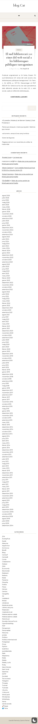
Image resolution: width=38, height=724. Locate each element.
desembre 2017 (7, 390)
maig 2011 (5, 482)
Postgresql (6, 642)
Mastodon (5, 610)
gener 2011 (5, 491)
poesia (19, 50)
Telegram (5, 681)
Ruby (4, 665)
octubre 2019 (6, 358)
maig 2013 (5, 463)
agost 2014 (6, 436)
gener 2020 (6, 351)
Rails (3, 653)
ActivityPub (6, 539)
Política (4, 637)
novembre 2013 (7, 452)
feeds (4, 578)
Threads (5, 683)
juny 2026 (5, 200)
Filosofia (5, 582)
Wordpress (6, 697)
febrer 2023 (6, 278)
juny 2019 (5, 365)
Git (3, 596)
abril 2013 (5, 466)
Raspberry (5, 656)
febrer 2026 (6, 209)
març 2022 (6, 301)
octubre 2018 (6, 379)
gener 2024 (6, 253)
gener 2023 (6, 280)
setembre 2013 (7, 457)
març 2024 (6, 248)
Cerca (32, 108)
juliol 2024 (5, 239)
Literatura (5, 603)
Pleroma (5, 633)
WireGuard (6, 694)
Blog (3, 552)
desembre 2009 (7, 509)
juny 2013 (5, 461)
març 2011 (5, 486)
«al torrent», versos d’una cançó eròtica (15, 133)
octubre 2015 (6, 418)
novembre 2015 (7, 415)
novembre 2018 (7, 376)
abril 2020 (5, 347)
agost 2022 (6, 292)
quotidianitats (7, 651)
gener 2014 (6, 447)
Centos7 (5, 555)
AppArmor (6, 545)
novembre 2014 (7, 429)
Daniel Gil (26, 69)
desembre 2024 (7, 227)
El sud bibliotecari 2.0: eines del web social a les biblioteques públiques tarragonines (19, 59)
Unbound (5, 692)
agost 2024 (6, 237)
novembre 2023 (7, 257)
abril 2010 (5, 507)
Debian (4, 564)
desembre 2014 (7, 427)
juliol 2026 (5, 198)
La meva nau (17, 157)
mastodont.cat (7, 612)
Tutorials (5, 688)
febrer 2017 (6, 397)
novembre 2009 (7, 512)
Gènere (4, 589)
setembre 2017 (7, 395)
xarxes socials (6, 704)
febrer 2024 (6, 250)
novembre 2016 (7, 402)
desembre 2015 (7, 413)
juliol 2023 (5, 266)
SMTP (4, 674)
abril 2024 (5, 246)
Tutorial (4, 685)
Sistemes (5, 672)
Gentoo (4, 591)
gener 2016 (6, 411)
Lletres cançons (7, 607)
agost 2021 (6, 315)
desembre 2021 (7, 308)
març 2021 (5, 324)
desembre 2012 (7, 473)
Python (4, 646)
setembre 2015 (7, 420)
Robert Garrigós (7, 174)
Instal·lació (5, 598)
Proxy (4, 644)
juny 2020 (5, 342)
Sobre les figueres (8, 138)
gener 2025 (6, 225)
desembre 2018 (7, 374)
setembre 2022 (7, 289)
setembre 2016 (7, 406)
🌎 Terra (5, 708)
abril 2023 (5, 273)
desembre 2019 (7, 354)
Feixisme (5, 580)
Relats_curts (6, 662)
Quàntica (5, 649)
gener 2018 (6, 388)
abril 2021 (5, 321)
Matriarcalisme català (9, 614)
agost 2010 (6, 500)
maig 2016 (5, 409)
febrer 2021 (6, 326)
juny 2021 (5, 317)
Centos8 (5, 557)
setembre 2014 (7, 434)
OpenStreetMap (7, 623)
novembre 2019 (7, 356)
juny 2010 (5, 502)
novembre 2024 (7, 230)
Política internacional (9, 640)
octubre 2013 (6, 454)
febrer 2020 (6, 349)
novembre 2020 (7, 333)
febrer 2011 (6, 489)
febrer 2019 (6, 370)
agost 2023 (6, 264)
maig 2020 (6, 344)
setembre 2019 (7, 360)
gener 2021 (6, 328)
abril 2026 (5, 205)
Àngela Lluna (6, 157)
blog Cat (19, 5)
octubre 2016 (6, 404)
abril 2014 (5, 441)
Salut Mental (6, 667)
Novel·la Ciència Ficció (9, 621)
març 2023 (6, 276)
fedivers (4, 575)
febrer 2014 (6, 445)
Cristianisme (6, 562)
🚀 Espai (5, 706)
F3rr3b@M (6, 181)
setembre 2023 (7, 262)
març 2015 (5, 422)
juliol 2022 (5, 294)
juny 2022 (5, 296)
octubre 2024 (7, 232)
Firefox (4, 584)
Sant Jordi (5, 669)
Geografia (5, 594)
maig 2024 (6, 244)
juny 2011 (5, 480)
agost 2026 (6, 195)
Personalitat (6, 630)
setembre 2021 (7, 312)
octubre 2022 (7, 287)
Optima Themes (24, 720)
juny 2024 (5, 241)
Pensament (6, 628)
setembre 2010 (7, 498)
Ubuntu (5, 690)
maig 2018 (5, 386)
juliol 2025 (5, 221)
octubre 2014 (6, 431)
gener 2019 (6, 372)
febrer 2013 (6, 470)
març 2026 (6, 207)
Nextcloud (5, 619)
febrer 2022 (6, 303)
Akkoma (5, 543)
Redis (4, 658)
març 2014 (5, 443)
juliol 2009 (5, 521)
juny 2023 (5, 269)
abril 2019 (5, 367)
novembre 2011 (7, 475)
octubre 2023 (7, 260)
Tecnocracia (6, 678)
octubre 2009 (7, 514)
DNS (3, 566)
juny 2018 (5, 383)
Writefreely (6, 699)
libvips (4, 600)
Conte (4, 559)
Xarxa (4, 701)
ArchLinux (5, 548)
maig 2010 (5, 505)
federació (5, 573)
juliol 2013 (5, 459)
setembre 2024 (7, 234)
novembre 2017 (7, 392)
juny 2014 (5, 438)
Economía (5, 568)
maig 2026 (5, 202)
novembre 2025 (7, 214)
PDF (3, 626)
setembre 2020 (7, 338)
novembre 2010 (7, 496)
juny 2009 (5, 523)
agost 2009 (6, 518)
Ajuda (4, 541)
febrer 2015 (6, 425)
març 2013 (5, 468)
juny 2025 (5, 223)
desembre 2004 (7, 525)
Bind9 (4, 550)
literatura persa (7, 605)
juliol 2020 (5, 340)
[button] (34, 720)
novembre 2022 (7, 285)
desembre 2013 (7, 450)
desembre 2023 (7, 255)
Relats (4, 660)
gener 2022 (6, 305)
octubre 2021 (6, 310)
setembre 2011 (7, 477)
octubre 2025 (7, 216)
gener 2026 (6, 211)
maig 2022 (5, 298)
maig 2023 (5, 271)
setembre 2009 (7, 516)
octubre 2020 (7, 335)
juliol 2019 (5, 363)
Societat (5, 676)
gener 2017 (6, 399)
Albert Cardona (7, 168)
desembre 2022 (7, 282)
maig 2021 (5, 319)
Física (4, 587)
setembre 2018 (7, 381)
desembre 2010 (7, 493)
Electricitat (6, 571)
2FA (3, 536)
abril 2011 (5, 484)
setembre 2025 (7, 218)
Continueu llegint (19, 96)
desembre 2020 (7, 331)
